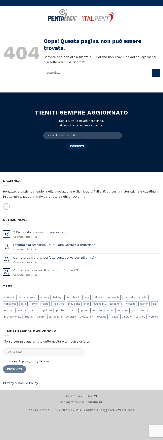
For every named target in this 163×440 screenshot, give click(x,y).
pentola (61, 310)
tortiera (140, 316)
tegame (101, 316)
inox (86, 303)
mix (154, 303)
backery (44, 297)
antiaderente (27, 297)
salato (41, 316)
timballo (127, 316)
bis (67, 297)
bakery (57, 297)
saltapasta (55, 316)
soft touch (86, 316)
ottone (8, 310)
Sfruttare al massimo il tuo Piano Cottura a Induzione (54, 245)
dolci (23, 303)
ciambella (129, 297)
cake (86, 297)
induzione (74, 303)
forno (45, 303)
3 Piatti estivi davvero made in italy (39, 232)
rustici (29, 316)
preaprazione (140, 310)
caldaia (97, 297)
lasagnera (116, 303)
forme (34, 303)
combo (143, 297)
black (76, 297)
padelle (34, 310)
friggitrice (58, 303)
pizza (84, 310)
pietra (73, 310)
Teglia (114, 316)
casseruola (112, 297)
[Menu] (5, 16)
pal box (47, 310)
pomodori (122, 310)
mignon (144, 303)
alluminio (9, 297)
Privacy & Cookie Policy (20, 383)
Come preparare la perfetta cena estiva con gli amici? (54, 257)
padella (21, 310)
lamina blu (99, 303)
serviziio (71, 316)
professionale (12, 316)
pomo (109, 310)
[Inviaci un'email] (6, 206)
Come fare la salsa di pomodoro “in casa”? (46, 270)
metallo (131, 303)
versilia (153, 316)
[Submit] (156, 72)
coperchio (10, 303)
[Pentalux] (81, 15)
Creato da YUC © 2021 (81, 396)
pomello (97, 310)
